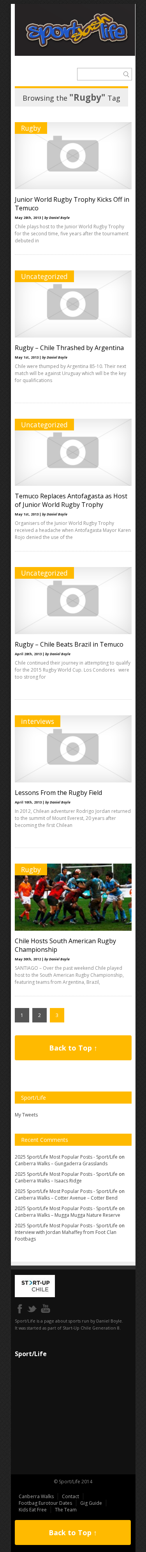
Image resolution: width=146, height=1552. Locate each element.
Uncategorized (44, 276)
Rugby (31, 128)
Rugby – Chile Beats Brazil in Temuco (69, 644)
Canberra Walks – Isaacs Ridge (48, 1180)
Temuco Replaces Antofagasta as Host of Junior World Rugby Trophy (71, 500)
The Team (66, 1509)
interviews (37, 721)
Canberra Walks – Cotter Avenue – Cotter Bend (66, 1198)
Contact (70, 1496)
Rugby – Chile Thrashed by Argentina (69, 347)
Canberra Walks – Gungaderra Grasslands (61, 1163)
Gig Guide (91, 1503)
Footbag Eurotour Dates (45, 1503)
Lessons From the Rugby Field (58, 792)
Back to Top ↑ (73, 1047)
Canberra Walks (36, 1496)
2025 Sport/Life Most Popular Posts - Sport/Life (66, 1157)
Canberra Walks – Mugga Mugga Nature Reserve (67, 1215)
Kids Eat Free (33, 1509)
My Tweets (26, 1114)
